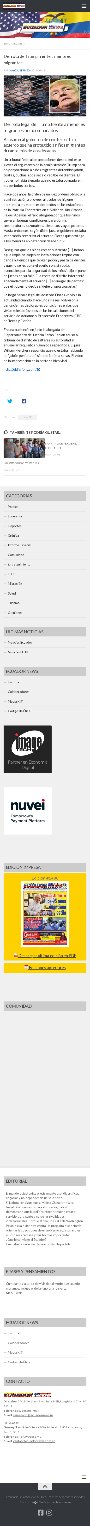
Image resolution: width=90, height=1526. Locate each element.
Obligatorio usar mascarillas (21, 463)
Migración (15, 583)
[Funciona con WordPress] (35, 1502)
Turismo (14, 603)
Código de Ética (19, 711)
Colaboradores (18, 692)
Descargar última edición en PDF (47, 955)
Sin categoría (14, 43)
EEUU (12, 574)
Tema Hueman (63, 1502)
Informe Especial (19, 545)
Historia (13, 682)
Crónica (13, 535)
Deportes (14, 526)
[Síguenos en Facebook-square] (40, 1512)
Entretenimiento (19, 564)
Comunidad (16, 555)
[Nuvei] (28, 833)
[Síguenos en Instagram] (49, 1512)
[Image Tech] (28, 772)
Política (13, 507)
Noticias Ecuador (20, 642)
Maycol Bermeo (19, 70)
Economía (15, 516)
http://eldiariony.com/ (20, 369)
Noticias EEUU (28, 417)
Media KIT (15, 701)
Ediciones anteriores (47, 967)
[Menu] (84, 6)
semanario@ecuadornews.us (33, 1415)
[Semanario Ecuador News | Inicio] (17, 6)
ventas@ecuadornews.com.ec (34, 1441)
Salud (12, 593)
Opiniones (15, 613)
